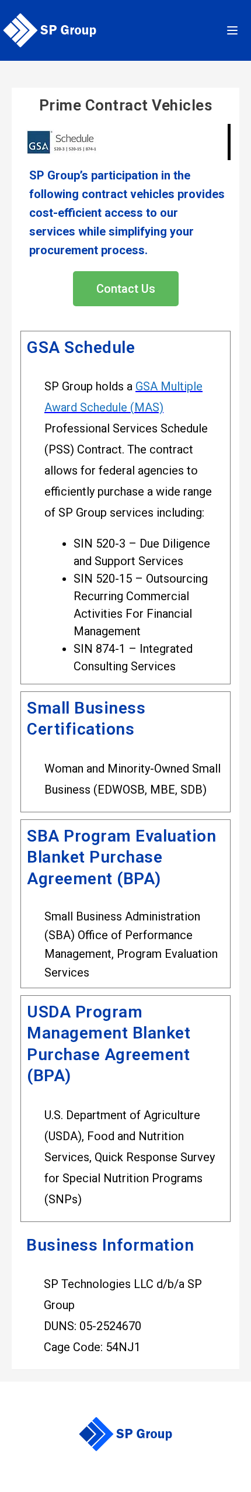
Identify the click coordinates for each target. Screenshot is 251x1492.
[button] (126, 288)
